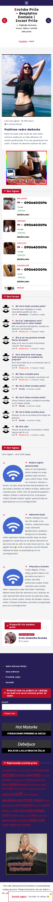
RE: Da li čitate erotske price (30, 412)
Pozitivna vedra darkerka (22, 129)
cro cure (20, 770)
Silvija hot (20, 198)
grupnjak (7, 779)
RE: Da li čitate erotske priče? (31, 306)
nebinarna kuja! (37, 514)
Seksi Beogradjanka (24, 265)
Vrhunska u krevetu (39, 566)
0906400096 (35, 203)
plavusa (37, 805)
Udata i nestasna (23, 243)
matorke (8, 794)
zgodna (26, 824)
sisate (13, 815)
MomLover (24, 331)
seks (10, 811)
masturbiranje (32, 789)
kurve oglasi (41, 784)
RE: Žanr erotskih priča (27, 374)
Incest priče (26, 634)
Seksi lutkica (21, 220)
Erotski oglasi (19, 896)
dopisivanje (29, 770)
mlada (26, 794)
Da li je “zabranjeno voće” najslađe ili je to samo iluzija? (27, 322)
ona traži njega (30, 800)
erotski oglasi (24, 775)
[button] (43, 627)
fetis (37, 775)
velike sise (36, 820)
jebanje (15, 784)
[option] (28, 638)
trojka (33, 815)
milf (18, 793)
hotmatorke (40, 780)
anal (4, 770)
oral (18, 805)
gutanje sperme (19, 780)
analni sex (11, 770)
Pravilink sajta (13, 677)
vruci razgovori (11, 824)
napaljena (9, 800)
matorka (42, 789)
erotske (8, 775)
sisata (6, 815)
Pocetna (23, 41)
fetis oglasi (45, 775)
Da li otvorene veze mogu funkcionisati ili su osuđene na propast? (27, 357)
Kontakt (10, 682)
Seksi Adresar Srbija (16, 666)
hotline (30, 779)
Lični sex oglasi (11, 121)
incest (5, 784)
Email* (5, 702)
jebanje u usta (27, 784)
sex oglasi (35, 810)
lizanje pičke (20, 788)
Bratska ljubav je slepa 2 (34, 638)
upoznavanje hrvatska (14, 820)
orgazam (27, 805)
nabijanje (33, 794)
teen (27, 815)
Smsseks (21, 815)
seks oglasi (20, 810)
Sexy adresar (12, 671)
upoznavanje (42, 815)
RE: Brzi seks (22, 426)
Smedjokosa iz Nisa (24, 287)
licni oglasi (8, 788)
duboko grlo (42, 770)
